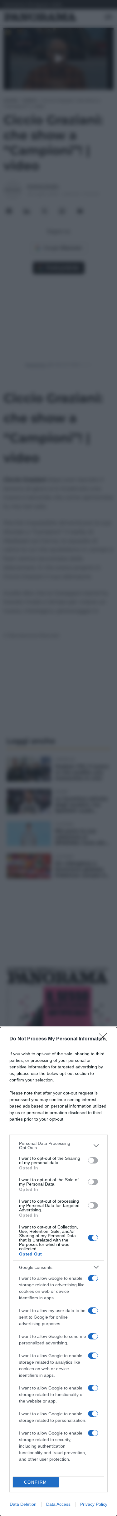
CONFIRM (35, 1482)
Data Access (58, 1504)
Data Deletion (23, 1504)
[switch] (93, 1160)
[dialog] (58, 1271)
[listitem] (58, 1145)
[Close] (105, 1039)
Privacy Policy (93, 1504)
